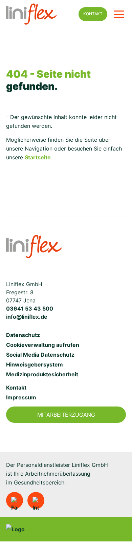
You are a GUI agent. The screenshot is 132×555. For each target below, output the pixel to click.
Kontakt (93, 13)
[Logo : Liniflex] (34, 247)
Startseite (38, 157)
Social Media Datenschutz (40, 354)
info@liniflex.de (26, 316)
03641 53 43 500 (29, 308)
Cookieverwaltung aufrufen (42, 344)
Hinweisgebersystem (34, 364)
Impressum (21, 397)
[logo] (39, 14)
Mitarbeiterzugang (66, 414)
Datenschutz (23, 335)
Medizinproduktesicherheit (42, 374)
